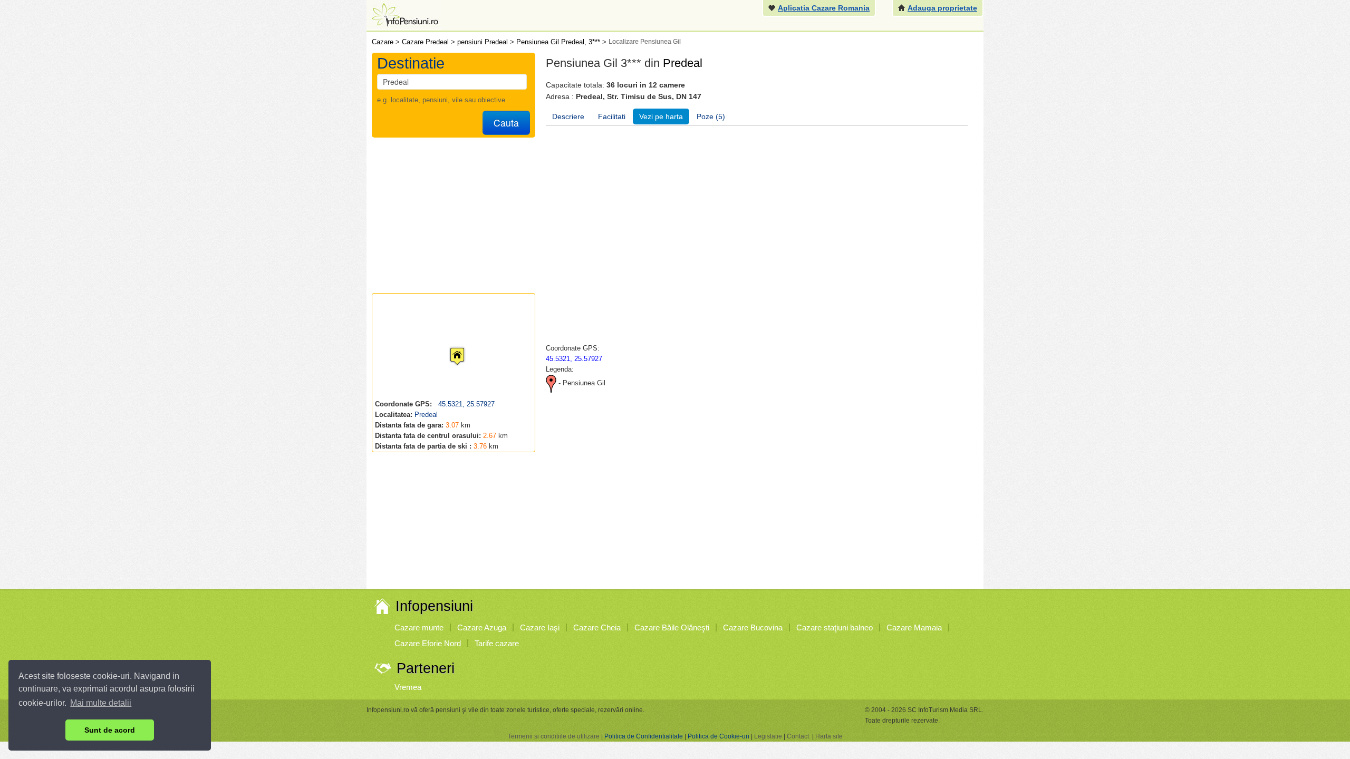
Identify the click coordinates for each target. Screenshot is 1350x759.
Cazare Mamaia (914, 627)
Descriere (568, 116)
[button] (449, 346)
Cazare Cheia (597, 627)
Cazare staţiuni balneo (834, 627)
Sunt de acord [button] (109, 730)
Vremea (407, 687)
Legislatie (768, 736)
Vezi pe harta (661, 116)
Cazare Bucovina (753, 627)
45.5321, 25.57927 (465, 404)
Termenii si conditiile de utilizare (554, 736)
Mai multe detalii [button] (100, 702)
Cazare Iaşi (540, 627)
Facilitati (611, 116)
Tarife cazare (497, 643)
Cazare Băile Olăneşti (671, 627)
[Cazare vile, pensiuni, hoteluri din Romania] (404, 14)
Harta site (829, 736)
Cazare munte (418, 627)
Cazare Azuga (481, 627)
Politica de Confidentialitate (643, 736)
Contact (798, 736)
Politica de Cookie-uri (718, 736)
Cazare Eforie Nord (427, 643)
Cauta (506, 122)
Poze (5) (711, 116)
